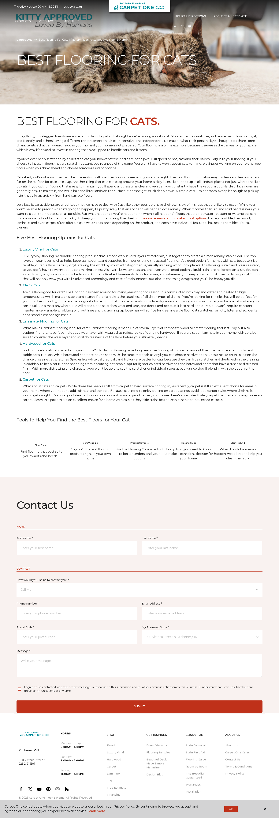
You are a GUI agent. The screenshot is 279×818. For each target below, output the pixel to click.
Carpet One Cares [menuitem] (237, 752)
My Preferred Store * (155, 627)
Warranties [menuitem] (193, 784)
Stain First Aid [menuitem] (195, 752)
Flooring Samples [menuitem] (158, 752)
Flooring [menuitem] (112, 745)
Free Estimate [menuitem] (116, 787)
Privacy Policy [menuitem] (234, 773)
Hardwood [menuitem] (114, 759)
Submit (139, 706)
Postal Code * (25, 627)
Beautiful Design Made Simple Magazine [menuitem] (157, 763)
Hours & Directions (190, 16)
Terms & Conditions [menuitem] (238, 766)
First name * (25, 538)
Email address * (152, 603)
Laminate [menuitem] (113, 773)
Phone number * (28, 603)
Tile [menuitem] (109, 780)
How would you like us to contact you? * (43, 580)
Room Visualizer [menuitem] (157, 745)
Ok (231, 808)
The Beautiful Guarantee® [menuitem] (195, 775)
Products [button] (22, 21)
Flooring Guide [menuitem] (196, 759)
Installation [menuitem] (193, 791)
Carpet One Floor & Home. (47, 797)
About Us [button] (71, 21)
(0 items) (189, 26)
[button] (175, 26)
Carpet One (24, 39)
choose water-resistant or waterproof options (171, 218)
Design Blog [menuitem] (154, 774)
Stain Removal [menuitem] (196, 745)
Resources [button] (47, 21)
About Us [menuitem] (231, 745)
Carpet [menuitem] (111, 766)
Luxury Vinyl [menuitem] (115, 752)
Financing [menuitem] (114, 794)
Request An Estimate (230, 16)
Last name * (150, 538)
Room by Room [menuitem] (196, 766)
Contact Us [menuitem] (232, 759)
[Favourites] (182, 26)
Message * (23, 651)
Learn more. (96, 811)
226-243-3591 (73, 7)
